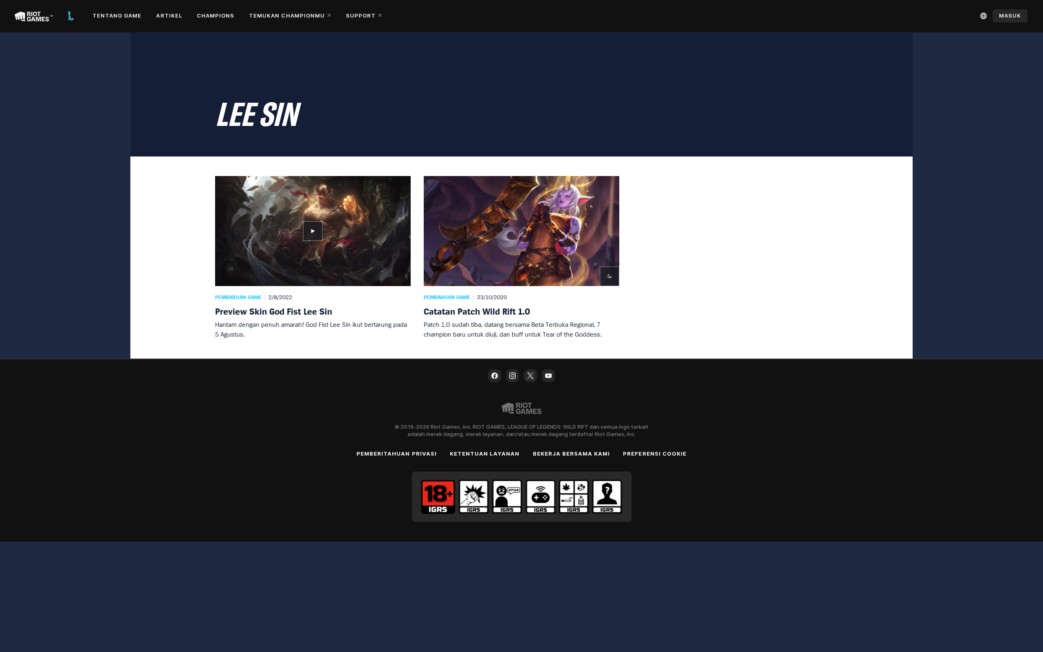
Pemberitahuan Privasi (396, 453)
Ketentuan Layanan (485, 453)
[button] (313, 257)
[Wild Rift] (70, 16)
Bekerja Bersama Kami (571, 453)
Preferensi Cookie (655, 453)
